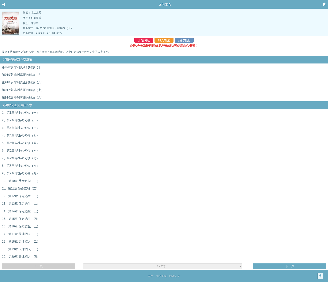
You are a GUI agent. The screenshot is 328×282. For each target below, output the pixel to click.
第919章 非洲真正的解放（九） (23, 74)
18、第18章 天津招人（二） (21, 241)
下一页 (289, 266)
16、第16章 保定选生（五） (21, 226)
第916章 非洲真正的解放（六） (23, 97)
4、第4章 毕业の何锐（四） (20, 135)
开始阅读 (144, 40)
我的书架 (184, 40)
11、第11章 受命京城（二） (20, 188)
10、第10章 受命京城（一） (21, 181)
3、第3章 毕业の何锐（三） (20, 127)
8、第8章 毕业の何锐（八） (20, 165)
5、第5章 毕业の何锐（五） (20, 143)
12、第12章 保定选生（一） (21, 196)
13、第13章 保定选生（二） (21, 203)
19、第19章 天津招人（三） (21, 249)
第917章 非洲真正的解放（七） (23, 90)
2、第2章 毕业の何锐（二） (20, 120)
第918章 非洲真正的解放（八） (23, 82)
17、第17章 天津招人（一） (21, 234)
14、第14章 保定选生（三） (21, 211)
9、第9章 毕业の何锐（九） (20, 173)
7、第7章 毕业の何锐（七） (20, 158)
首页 (150, 275)
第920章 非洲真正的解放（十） (54, 28)
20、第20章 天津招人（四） (21, 256)
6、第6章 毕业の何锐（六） (20, 150)
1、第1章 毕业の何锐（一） (20, 112)
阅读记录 (174, 275)
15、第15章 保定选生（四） (21, 218)
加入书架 (164, 40)
